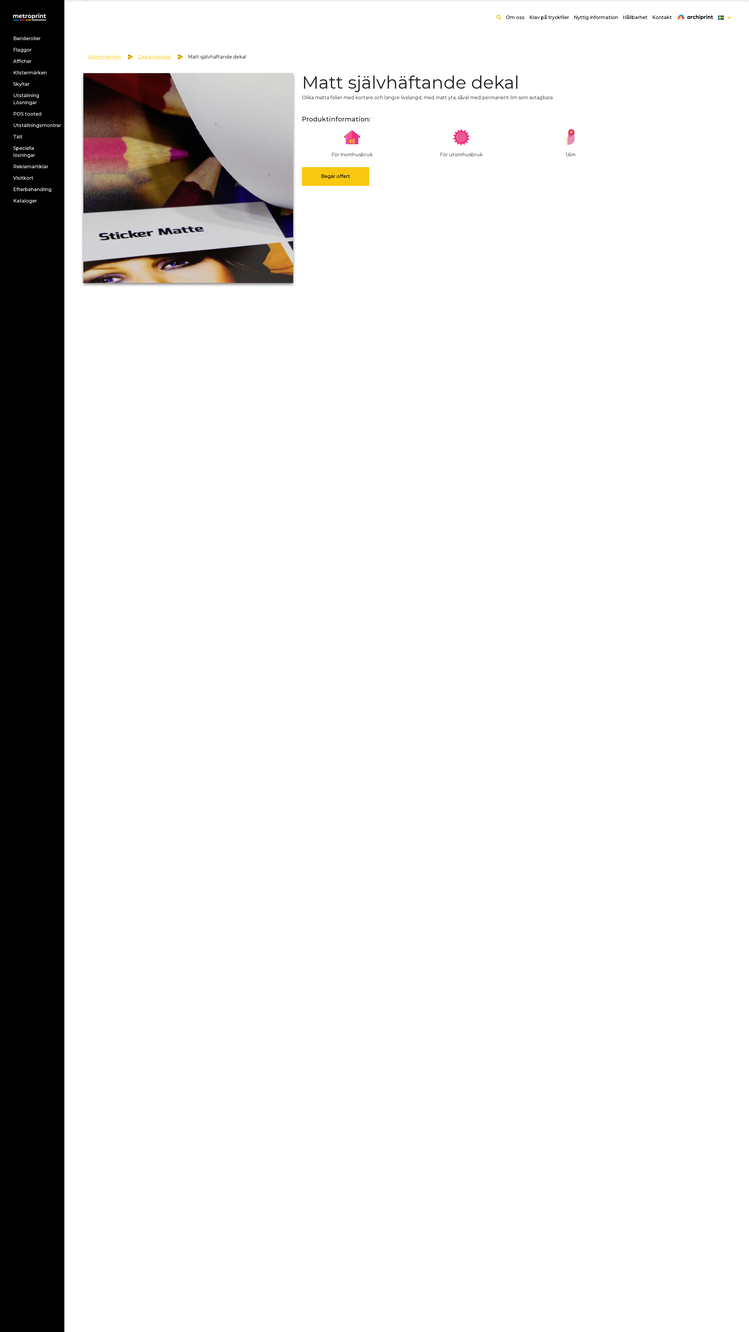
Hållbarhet (635, 17)
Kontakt (662, 17)
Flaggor (22, 50)
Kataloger (25, 201)
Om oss (515, 17)
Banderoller (27, 38)
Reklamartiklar (30, 166)
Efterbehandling (32, 189)
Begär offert (335, 176)
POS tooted (27, 114)
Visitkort (23, 178)
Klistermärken (30, 72)
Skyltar (21, 84)
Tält (18, 137)
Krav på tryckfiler (549, 17)
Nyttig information (596, 17)
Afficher (22, 61)
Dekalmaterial (154, 57)
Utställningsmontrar (37, 125)
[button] (723, 17)
